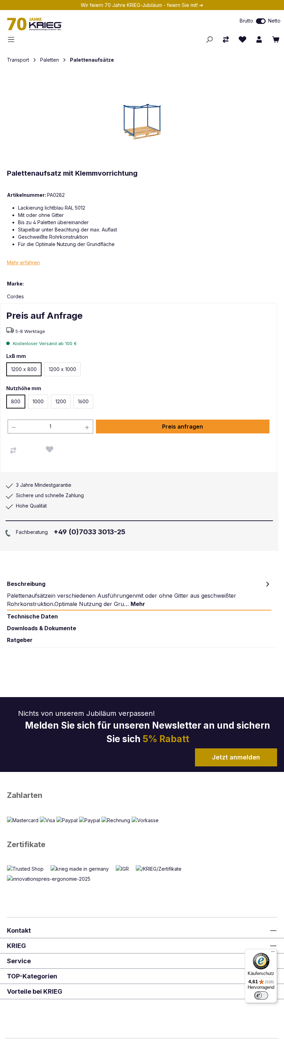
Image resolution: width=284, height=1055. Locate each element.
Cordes (15, 296)
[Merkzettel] (242, 39)
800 (15, 401)
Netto (274, 21)
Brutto (246, 21)
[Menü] (13, 39)
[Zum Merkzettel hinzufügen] (49, 449)
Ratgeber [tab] (20, 639)
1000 (38, 401)
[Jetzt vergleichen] (226, 39)
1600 (83, 401)
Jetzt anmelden (236, 757)
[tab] (139, 593)
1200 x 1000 (62, 369)
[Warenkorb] (275, 39)
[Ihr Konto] (259, 39)
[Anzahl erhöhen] (87, 426)
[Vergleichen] (13, 450)
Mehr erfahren (23, 262)
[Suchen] (209, 39)
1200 (60, 401)
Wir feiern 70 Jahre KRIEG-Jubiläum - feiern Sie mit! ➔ (142, 5)
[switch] (261, 21)
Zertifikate (26, 844)
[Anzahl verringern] (13, 426)
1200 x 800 (24, 369)
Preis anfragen (182, 426)
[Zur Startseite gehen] (83, 24)
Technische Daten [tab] (32, 616)
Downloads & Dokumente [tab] (41, 628)
